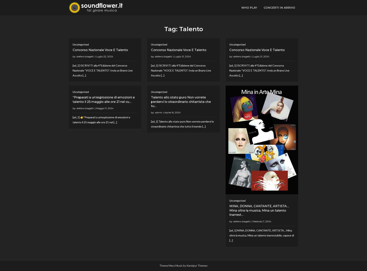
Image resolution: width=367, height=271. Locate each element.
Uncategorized (81, 44)
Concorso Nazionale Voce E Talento (100, 50)
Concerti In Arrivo (279, 7)
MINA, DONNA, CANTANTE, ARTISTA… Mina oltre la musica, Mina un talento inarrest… (259, 210)
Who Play (249, 7)
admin (158, 112)
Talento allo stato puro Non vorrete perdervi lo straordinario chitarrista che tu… (181, 102)
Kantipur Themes (197, 265)
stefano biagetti (85, 56)
